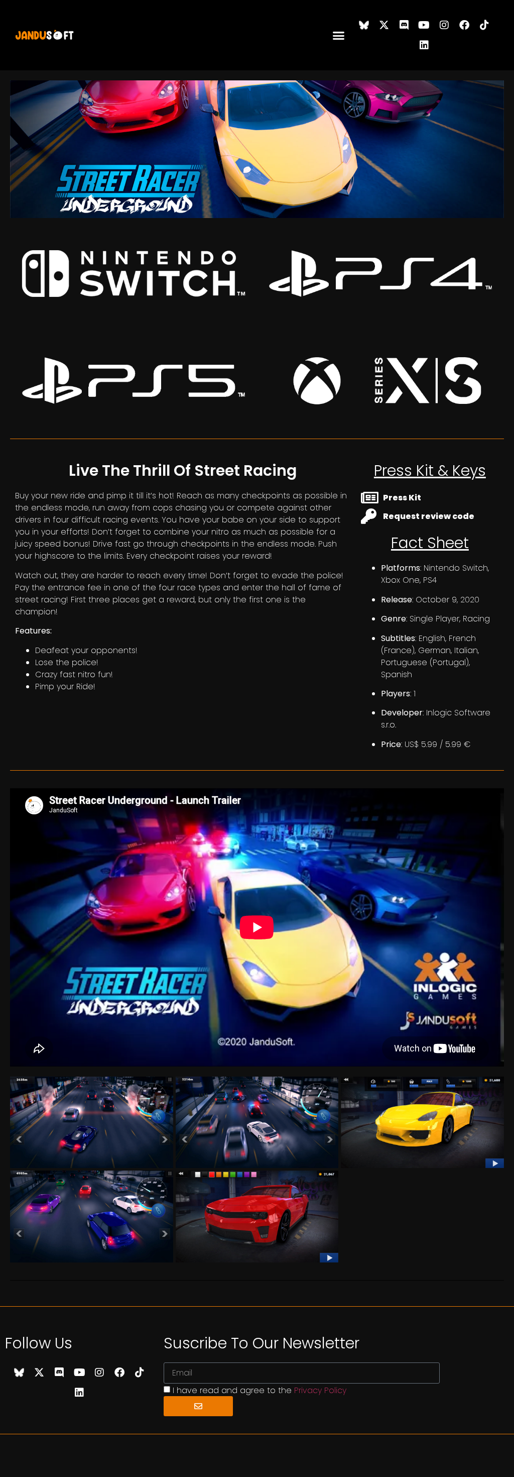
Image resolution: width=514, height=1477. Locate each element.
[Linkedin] (424, 45)
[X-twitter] (384, 25)
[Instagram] (444, 25)
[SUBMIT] (198, 1406)
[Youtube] (424, 25)
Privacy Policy (320, 1390)
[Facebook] (464, 25)
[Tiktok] (484, 25)
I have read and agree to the (259, 1390)
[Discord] (404, 25)
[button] (338, 35)
